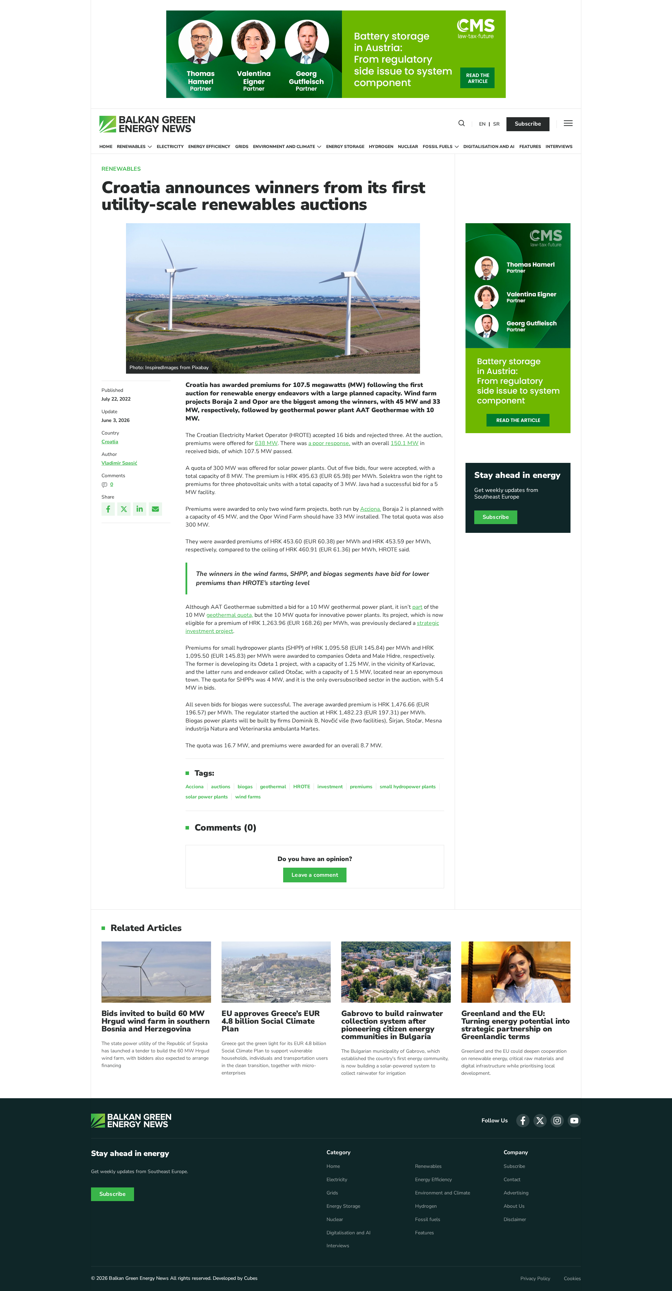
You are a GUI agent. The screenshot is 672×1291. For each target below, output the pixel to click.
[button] (461, 124)
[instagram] (557, 1120)
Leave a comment (315, 875)
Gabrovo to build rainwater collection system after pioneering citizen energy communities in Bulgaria (392, 1025)
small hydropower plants (408, 786)
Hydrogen (381, 146)
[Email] (155, 509)
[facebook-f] (523, 1120)
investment (330, 786)
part (417, 607)
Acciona (195, 786)
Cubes (251, 1278)
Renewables (131, 146)
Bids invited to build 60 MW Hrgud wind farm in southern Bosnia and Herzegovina (156, 1021)
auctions (220, 786)
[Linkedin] (139, 509)
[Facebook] (108, 509)
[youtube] (574, 1120)
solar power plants (207, 796)
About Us (514, 1206)
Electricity (170, 146)
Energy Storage (345, 146)
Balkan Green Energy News (139, 1278)
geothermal (273, 786)
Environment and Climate (284, 146)
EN (482, 124)
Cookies (572, 1279)
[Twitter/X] (124, 509)
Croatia (110, 441)
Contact (512, 1180)
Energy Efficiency (209, 146)
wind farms (248, 796)
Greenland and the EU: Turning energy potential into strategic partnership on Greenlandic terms (515, 1025)
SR (496, 124)
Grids (241, 146)
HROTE (301, 786)
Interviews (559, 146)
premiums (361, 786)
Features (530, 146)
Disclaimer (515, 1219)
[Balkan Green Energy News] (147, 124)
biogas (245, 786)
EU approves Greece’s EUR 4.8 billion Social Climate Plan (271, 1021)
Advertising (516, 1193)
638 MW (266, 443)
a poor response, (329, 443)
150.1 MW (405, 443)
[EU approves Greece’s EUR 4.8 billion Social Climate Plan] (276, 972)
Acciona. (370, 509)
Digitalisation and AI (488, 146)
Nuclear (408, 146)
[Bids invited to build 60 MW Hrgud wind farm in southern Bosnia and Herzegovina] (156, 972)
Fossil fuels (438, 146)
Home (105, 146)
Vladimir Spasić (119, 463)
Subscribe (528, 124)
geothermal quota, (229, 615)
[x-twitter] (540, 1120)
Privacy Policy (535, 1279)
